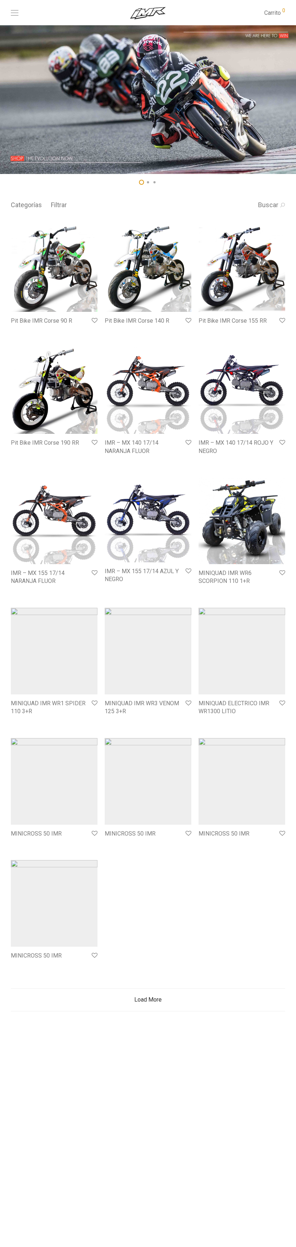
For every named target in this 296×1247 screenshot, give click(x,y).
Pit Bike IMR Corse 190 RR (45, 442)
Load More (148, 999)
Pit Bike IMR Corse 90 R (41, 320)
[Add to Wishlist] (94, 321)
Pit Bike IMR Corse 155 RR (233, 320)
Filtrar (59, 205)
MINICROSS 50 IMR (36, 833)
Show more (20, 330)
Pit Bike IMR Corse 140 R (137, 320)
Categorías (26, 205)
